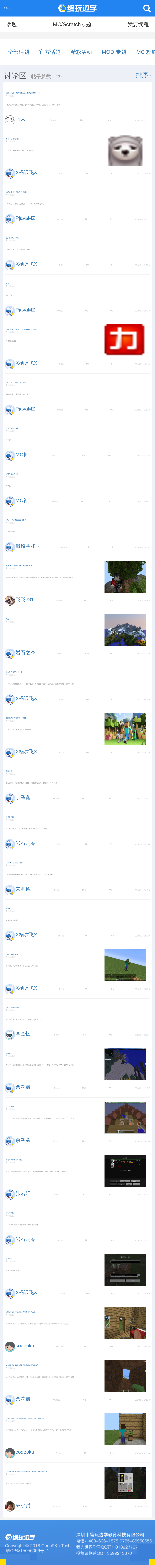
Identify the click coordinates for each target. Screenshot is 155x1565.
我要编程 (138, 24)
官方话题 (50, 52)
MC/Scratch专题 (72, 24)
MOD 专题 (114, 52)
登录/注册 (7, 8)
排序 (143, 75)
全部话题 (18, 52)
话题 (11, 24)
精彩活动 (81, 52)
